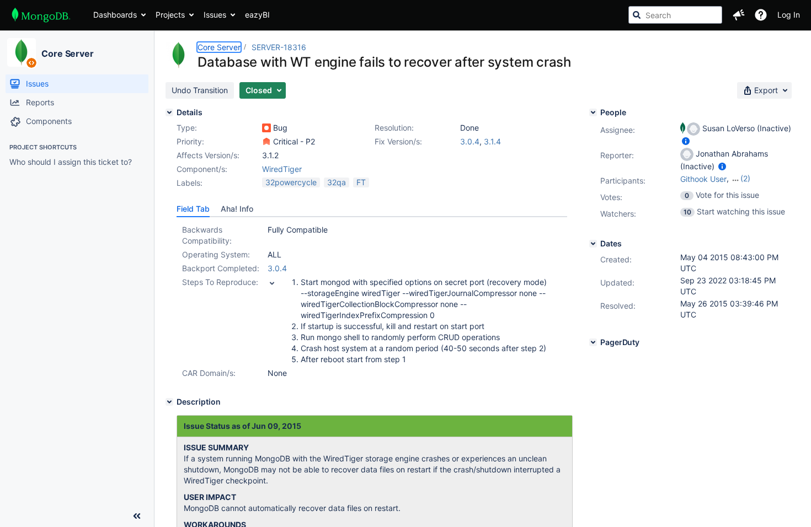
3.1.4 (492, 141)
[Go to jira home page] (41, 15)
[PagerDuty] (593, 342)
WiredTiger (282, 169)
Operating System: (216, 254)
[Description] (169, 402)
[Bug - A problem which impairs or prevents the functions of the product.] (266, 127)
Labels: (189, 182)
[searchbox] (675, 15)
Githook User (703, 179)
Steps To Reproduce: (220, 282)
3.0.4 (469, 141)
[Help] (761, 15)
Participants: (622, 180)
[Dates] (593, 244)
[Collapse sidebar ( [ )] (136, 516)
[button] (739, 15)
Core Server (67, 53)
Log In (788, 14)
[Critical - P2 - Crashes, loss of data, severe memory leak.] (266, 141)
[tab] (193, 209)
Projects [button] (170, 14)
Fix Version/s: (398, 141)
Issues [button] (215, 14)
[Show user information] (685, 141)
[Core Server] (21, 52)
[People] (593, 112)
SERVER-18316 (279, 47)
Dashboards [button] (115, 14)
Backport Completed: (220, 268)
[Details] (169, 112)
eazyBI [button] (257, 14)
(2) (745, 178)
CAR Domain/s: (209, 373)
